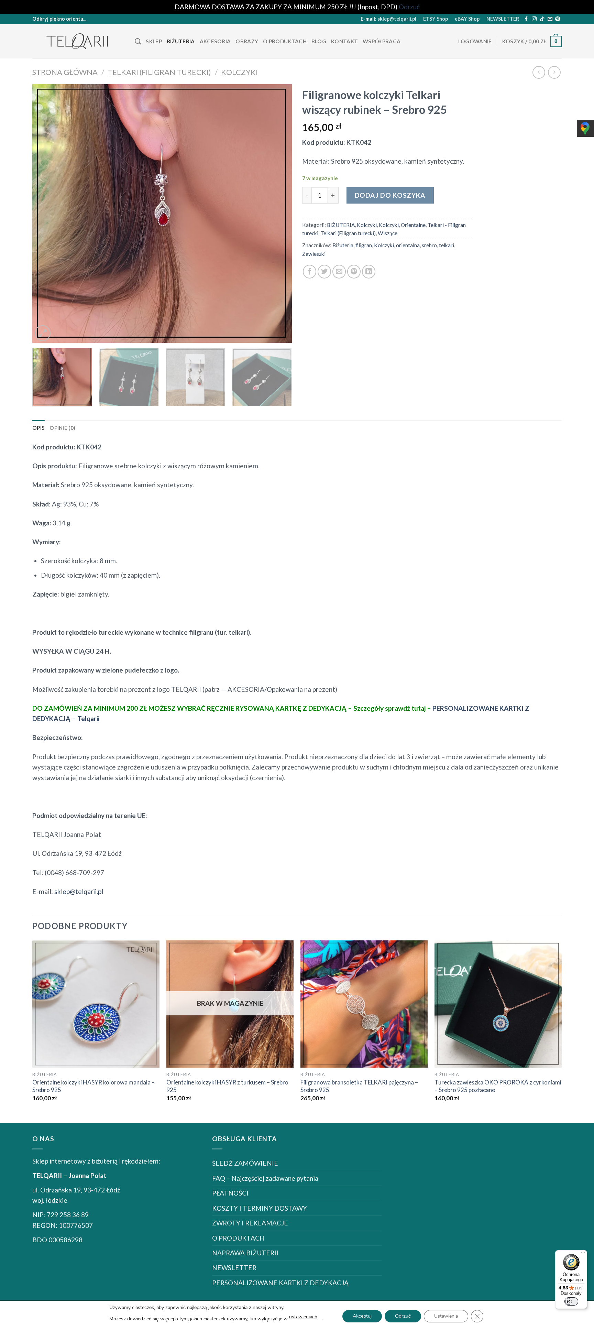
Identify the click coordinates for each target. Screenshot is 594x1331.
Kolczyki (239, 72)
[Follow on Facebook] (526, 19)
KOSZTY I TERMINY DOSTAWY (259, 1208)
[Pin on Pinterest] (354, 271)
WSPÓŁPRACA (381, 41)
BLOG (318, 41)
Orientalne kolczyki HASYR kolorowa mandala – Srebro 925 (93, 1086)
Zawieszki (314, 254)
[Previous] (46, 213)
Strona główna (65, 72)
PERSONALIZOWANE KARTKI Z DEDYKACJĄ (280, 1283)
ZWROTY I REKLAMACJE (250, 1223)
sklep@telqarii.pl (396, 19)
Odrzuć (403, 1316)
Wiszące (387, 233)
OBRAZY (246, 41)
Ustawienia (446, 1316)
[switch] (571, 1301)
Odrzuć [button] (409, 7)
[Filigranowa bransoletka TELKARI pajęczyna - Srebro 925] (364, 1004)
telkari (446, 245)
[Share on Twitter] (324, 271)
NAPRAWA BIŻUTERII (245, 1253)
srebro (429, 245)
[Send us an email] (550, 19)
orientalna (408, 245)
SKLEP (154, 41)
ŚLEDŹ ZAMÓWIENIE (245, 1163)
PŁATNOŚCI (230, 1193)
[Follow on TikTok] (542, 19)
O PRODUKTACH (285, 41)
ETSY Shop (435, 19)
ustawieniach (303, 1316)
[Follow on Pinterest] (557, 19)
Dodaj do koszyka (390, 195)
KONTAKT (344, 41)
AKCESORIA (215, 41)
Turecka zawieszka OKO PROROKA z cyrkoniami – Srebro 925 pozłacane (497, 1086)
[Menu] (583, 1254)
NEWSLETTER (502, 19)
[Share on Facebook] (309, 271)
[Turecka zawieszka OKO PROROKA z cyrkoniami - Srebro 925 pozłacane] (498, 1004)
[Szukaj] (138, 41)
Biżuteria (342, 245)
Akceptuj (362, 1316)
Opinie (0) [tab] (62, 428)
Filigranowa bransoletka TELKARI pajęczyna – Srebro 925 (359, 1086)
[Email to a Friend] (339, 271)
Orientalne (413, 225)
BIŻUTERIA (181, 41)
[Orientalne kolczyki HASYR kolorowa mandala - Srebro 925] (96, 1004)
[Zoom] (43, 333)
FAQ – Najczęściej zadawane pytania (265, 1178)
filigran (363, 245)
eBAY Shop (467, 19)
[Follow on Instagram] (534, 19)
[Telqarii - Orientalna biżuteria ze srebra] (78, 41)
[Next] (278, 213)
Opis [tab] (38, 428)
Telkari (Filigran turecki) (159, 72)
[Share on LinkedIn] (368, 271)
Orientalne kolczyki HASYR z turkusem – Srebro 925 (227, 1086)
